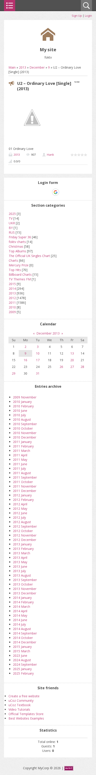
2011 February (23, 446)
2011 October (23, 482)
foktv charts (17, 242)
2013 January (22, 544)
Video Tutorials (19, 709)
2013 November (24, 589)
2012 (12, 298)
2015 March (21, 651)
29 (13, 373)
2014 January (22, 598)
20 (72, 360)
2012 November (24, 535)
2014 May (20, 615)
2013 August (22, 575)
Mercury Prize (19, 265)
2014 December (24, 642)
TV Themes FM (20, 279)
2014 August (22, 629)
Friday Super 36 (20, 237)
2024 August (22, 660)
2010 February (23, 406)
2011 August (22, 473)
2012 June (20, 513)
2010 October (23, 428)
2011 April (20, 455)
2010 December (24, 437)
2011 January (22, 442)
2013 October (23, 584)
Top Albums (17, 251)
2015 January (22, 646)
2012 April (20, 504)
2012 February (23, 500)
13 (72, 353)
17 (38, 360)
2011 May (20, 459)
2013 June (20, 566)
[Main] (48, 39)
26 (61, 367)
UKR (12, 223)
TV (11, 218)
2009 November (24, 397)
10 (38, 353)
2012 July (19, 517)
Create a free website (24, 696)
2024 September (25, 664)
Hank (50, 155)
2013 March (21, 553)
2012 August (22, 522)
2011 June (20, 464)
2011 (12, 302)
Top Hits (15, 270)
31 (38, 373)
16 (25, 360)
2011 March (21, 451)
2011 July (19, 468)
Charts (13, 260)
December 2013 (48, 333)
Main (12, 67)
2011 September (25, 477)
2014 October (23, 638)
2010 (12, 307)
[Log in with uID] (40, 192)
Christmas (16, 246)
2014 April (20, 611)
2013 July (19, 571)
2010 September (25, 424)
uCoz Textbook (19, 705)
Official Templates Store (26, 714)
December (37, 67)
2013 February (23, 549)
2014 (12, 288)
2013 (22, 67)
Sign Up (77, 16)
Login (88, 16)
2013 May (20, 562)
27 (72, 367)
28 (82, 367)
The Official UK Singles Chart (29, 256)
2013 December (24, 593)
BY (11, 228)
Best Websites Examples (26, 718)
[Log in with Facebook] (47, 192)
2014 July (19, 624)
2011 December (24, 491)
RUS (12, 232)
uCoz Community (20, 700)
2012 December (24, 540)
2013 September (25, 580)
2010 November (24, 433)
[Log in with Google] (55, 192)
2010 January (22, 402)
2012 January (22, 495)
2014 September (25, 633)
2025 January (22, 669)
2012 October (23, 531)
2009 (12, 312)
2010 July (19, 415)
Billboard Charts (20, 274)
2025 (12, 214)
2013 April (20, 557)
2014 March (21, 606)
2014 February (23, 602)
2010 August (22, 419)
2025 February (23, 673)
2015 (12, 284)
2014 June (20, 620)
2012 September (25, 526)
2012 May (20, 508)
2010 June (20, 410)
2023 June (20, 655)
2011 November (24, 486)
